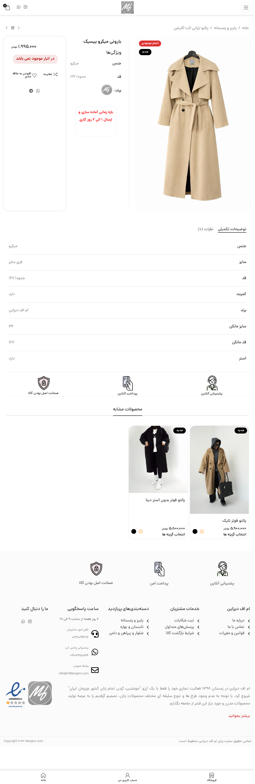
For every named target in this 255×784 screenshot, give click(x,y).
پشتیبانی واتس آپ (77, 648)
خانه (245, 28)
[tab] (232, 229)
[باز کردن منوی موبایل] (246, 7)
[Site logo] (127, 8)
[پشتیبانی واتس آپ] (95, 652)
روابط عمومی (81, 666)
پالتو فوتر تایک (234, 521)
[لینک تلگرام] (31, 91)
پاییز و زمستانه (225, 28)
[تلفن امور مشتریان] (95, 634)
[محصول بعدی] (7, 28)
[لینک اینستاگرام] (25, 7)
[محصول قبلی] (19, 28)
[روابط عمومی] (95, 670)
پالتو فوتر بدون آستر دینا (165, 500)
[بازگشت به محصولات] (13, 28)
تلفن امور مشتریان (78, 630)
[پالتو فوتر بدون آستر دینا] (158, 459)
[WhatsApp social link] (18, 7)
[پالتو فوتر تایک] (219, 470)
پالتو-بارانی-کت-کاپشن (191, 28)
